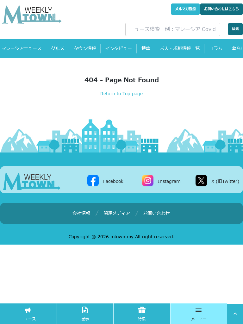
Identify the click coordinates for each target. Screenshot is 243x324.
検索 (235, 29)
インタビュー (118, 48)
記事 (85, 319)
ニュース (28, 319)
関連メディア (116, 213)
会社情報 (81, 213)
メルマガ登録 (185, 9)
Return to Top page (121, 93)
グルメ (57, 48)
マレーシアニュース (21, 48)
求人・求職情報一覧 (180, 48)
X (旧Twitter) (225, 181)
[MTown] (59, 14)
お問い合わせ (221, 9)
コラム (215, 48)
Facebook (113, 181)
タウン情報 (85, 48)
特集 (145, 48)
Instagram (169, 181)
